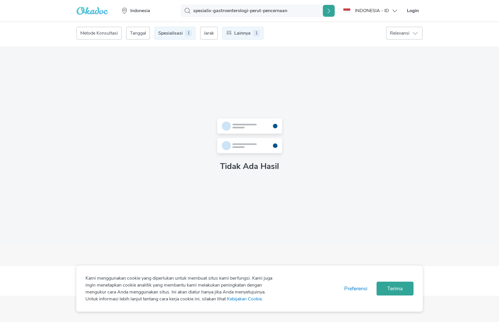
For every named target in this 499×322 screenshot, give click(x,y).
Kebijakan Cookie (244, 299)
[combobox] (152, 10)
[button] (370, 10)
